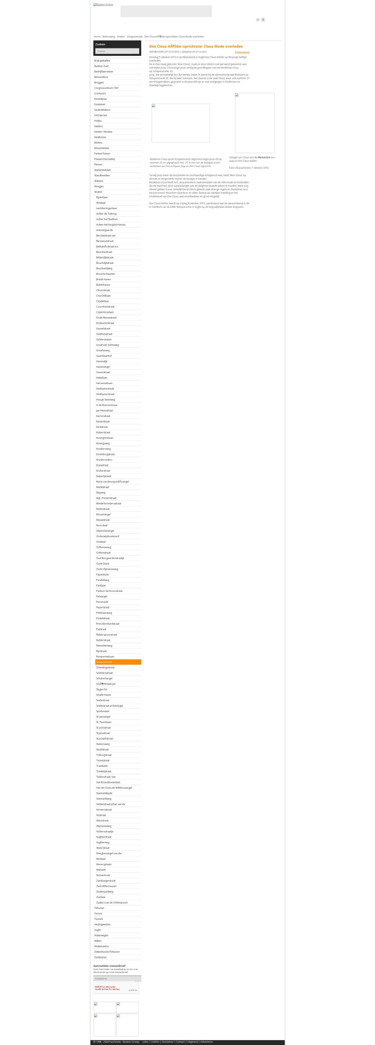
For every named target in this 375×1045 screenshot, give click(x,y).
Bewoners (152, 26)
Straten (121, 36)
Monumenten (101, 148)
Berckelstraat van (105, 235)
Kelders (98, 126)
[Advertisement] (166, 11)
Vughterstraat (103, 837)
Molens (98, 142)
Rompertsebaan (105, 656)
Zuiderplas (100, 957)
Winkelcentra (101, 946)
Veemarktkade (104, 793)
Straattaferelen (252, 26)
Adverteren (206, 1041)
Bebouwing (132, 26)
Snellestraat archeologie (109, 705)
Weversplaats (103, 864)
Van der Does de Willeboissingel (114, 787)
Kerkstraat (102, 427)
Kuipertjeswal (103, 476)
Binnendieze (101, 77)
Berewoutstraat (104, 241)
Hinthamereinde (105, 388)
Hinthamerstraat (105, 394)
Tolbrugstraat (104, 755)
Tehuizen (99, 908)
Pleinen (98, 164)
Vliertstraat (102, 820)
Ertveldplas (100, 99)
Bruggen (99, 82)
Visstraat (101, 815)
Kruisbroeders (104, 459)
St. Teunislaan (103, 722)
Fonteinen (99, 104)
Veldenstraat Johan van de (110, 804)
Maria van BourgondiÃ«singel (112, 481)
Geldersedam (104, 339)
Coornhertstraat (105, 306)
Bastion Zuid (101, 66)
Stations (98, 181)
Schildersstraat (104, 673)
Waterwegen (101, 935)
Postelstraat (103, 618)
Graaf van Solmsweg (107, 345)
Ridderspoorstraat (106, 634)
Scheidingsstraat (105, 667)
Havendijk (101, 361)
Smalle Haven (103, 694)
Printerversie (242, 52)
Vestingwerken (102, 924)
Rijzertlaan (102, 197)
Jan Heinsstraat (104, 410)
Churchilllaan (103, 295)
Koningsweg (103, 443)
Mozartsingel (103, 514)
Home (97, 36)
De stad (114, 26)
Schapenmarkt (135, 36)
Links (145, 1041)
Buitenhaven (103, 284)
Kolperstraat (103, 432)
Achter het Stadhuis (107, 219)
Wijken (98, 940)
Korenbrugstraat (105, 454)
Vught (97, 930)
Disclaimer (168, 1041)
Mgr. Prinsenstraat (106, 498)
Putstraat (101, 629)
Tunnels (98, 919)
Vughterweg (102, 842)
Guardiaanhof (104, 356)
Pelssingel (101, 596)
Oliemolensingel (105, 530)
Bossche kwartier (105, 274)
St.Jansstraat (103, 733)
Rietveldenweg (104, 645)
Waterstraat (102, 848)
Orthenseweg (103, 547)
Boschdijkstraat (104, 263)
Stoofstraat (102, 749)
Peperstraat (102, 607)
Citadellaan (102, 301)
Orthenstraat (103, 552)
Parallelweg (102, 580)
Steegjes (99, 186)
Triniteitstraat (103, 771)
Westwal (100, 202)
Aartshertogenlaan (106, 208)
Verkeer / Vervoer (210, 26)
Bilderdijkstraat (104, 257)
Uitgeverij (192, 1041)
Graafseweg (103, 350)
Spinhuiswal (102, 711)
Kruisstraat (102, 465)
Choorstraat (103, 290)
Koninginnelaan (104, 438)
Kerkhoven (100, 137)
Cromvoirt (100, 93)
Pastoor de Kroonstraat (109, 591)
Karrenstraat (103, 416)
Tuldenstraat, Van (106, 776)
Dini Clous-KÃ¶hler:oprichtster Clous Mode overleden (174, 36)
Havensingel (103, 366)
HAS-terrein (100, 115)
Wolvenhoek (103, 875)
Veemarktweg (103, 798)
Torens (98, 913)
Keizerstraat (103, 421)
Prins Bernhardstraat (107, 623)
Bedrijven (187, 26)
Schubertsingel (104, 678)
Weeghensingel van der (109, 853)
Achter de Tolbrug (106, 213)
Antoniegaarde (104, 230)
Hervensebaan (104, 383)
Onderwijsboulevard (107, 536)
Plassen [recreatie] (104, 159)
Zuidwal (100, 897)
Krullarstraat (103, 470)
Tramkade (102, 766)
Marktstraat (102, 487)
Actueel (98, 26)
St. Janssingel (103, 716)
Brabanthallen (102, 60)
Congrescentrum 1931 (106, 88)
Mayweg (100, 492)
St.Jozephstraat (104, 738)
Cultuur (170, 26)
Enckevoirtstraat (105, 323)
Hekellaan (101, 377)
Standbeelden (102, 175)
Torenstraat (102, 760)
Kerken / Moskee (103, 131)
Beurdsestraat (104, 252)
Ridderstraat (103, 640)
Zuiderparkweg (104, 891)
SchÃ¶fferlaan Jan (106, 684)
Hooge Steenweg (105, 399)
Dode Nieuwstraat (106, 317)
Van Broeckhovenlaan (108, 782)
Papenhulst (102, 574)
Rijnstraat (101, 651)
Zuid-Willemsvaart (106, 886)
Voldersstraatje (104, 831)
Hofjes (98, 120)
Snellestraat (102, 700)
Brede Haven (103, 279)
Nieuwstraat (103, 520)
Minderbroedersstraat (108, 503)
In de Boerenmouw (106, 405)
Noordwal (101, 525)
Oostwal (100, 541)
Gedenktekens (102, 109)
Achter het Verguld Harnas (110, 224)
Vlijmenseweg (103, 826)
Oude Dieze (102, 563)
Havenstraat (103, 372)
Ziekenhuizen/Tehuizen (107, 951)
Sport (232, 26)
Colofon (154, 1041)
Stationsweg (103, 744)
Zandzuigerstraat (105, 880)
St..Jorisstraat (103, 727)
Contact (180, 1041)
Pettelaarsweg (104, 612)
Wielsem (101, 869)
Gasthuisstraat (104, 334)
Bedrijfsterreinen (103, 71)
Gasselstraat (103, 328)
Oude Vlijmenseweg (107, 569)
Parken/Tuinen (102, 153)
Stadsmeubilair (102, 170)
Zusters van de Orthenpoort (112, 902)
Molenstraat (103, 509)
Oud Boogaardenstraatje (110, 558)
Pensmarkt (102, 602)
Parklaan (101, 585)
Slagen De (101, 689)
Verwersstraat (104, 809)
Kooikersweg (103, 448)
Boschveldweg (104, 268)
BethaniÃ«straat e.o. (107, 246)
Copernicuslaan (105, 312)
